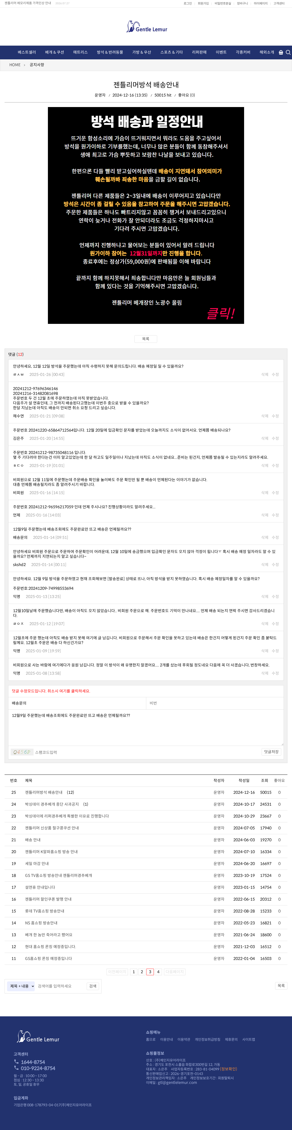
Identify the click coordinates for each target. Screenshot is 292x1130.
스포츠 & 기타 (171, 52)
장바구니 (242, 3)
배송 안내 (33, 840)
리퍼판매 (199, 52)
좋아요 (279, 780)
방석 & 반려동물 (110, 52)
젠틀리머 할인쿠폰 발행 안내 (48, 899)
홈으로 (151, 1039)
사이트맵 (248, 1039)
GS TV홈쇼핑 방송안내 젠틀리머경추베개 (58, 875)
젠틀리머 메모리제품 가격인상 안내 (28, 2)
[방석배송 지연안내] (146, 322)
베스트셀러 (27, 52)
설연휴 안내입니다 (40, 887)
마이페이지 (261, 3)
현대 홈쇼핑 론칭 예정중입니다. (50, 946)
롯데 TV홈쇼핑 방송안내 (44, 911)
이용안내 (166, 1039)
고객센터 (279, 3)
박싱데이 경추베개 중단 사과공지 (52, 804)
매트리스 (80, 52)
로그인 (188, 3)
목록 (145, 339)
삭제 (265, 374)
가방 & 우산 (141, 52)
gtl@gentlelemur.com (177, 1082)
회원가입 (203, 3)
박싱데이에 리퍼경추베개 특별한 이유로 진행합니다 (67, 816)
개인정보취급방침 (207, 1039)
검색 (92, 986)
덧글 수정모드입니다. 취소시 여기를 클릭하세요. (51, 691)
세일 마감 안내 (37, 863)
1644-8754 (33, 1062)
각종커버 (243, 52)
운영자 (219, 792)
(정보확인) (228, 1069)
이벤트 (221, 52)
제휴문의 (231, 1039)
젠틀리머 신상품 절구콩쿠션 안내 (52, 828)
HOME (15, 65)
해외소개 (267, 52)
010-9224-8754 (38, 1068)
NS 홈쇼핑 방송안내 (41, 923)
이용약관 (183, 1039)
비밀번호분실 (223, 3)
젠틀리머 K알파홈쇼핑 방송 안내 (51, 851)
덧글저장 (271, 752)
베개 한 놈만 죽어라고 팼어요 (49, 935)
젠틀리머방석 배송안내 (44, 792)
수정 (275, 374)
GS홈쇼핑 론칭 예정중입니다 (48, 958)
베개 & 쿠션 (54, 52)
